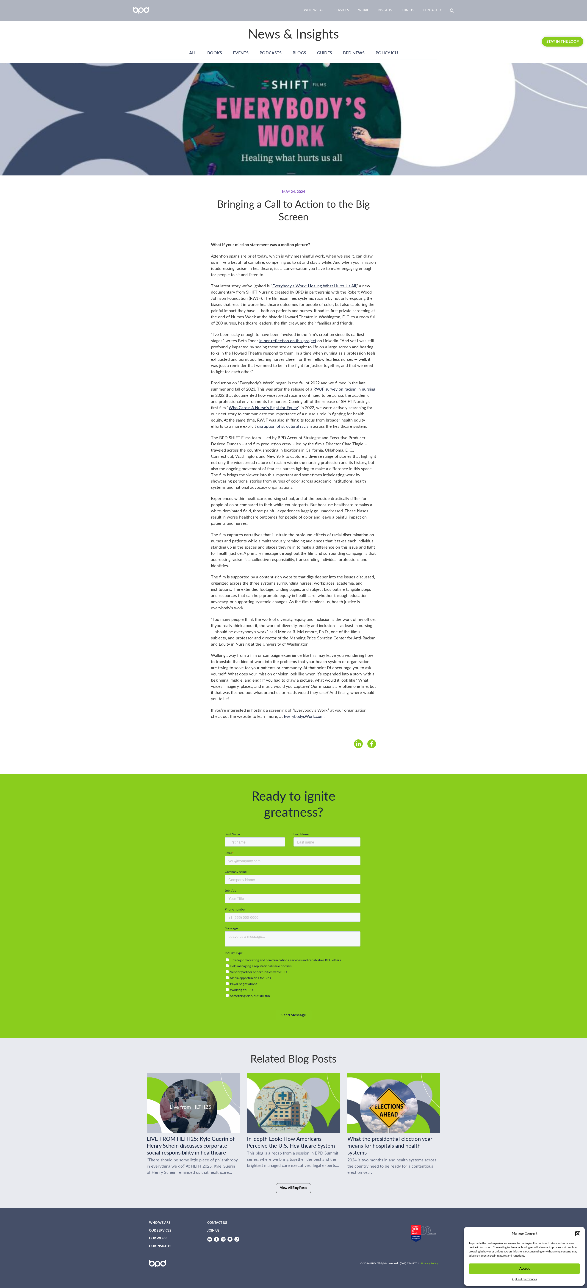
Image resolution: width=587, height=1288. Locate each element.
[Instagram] (223, 1239)
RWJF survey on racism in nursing (344, 389)
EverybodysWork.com (304, 717)
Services (342, 10)
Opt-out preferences (524, 1279)
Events (241, 53)
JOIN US (213, 1230)
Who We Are (314, 10)
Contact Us (433, 10)
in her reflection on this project (287, 341)
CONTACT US (217, 1222)
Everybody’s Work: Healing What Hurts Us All (314, 286)
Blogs (299, 53)
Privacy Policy (429, 1263)
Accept (524, 1268)
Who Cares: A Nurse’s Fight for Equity (263, 408)
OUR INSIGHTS (160, 1246)
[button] (578, 1233)
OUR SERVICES (160, 1230)
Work (363, 10)
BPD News (354, 53)
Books (214, 53)
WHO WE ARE (159, 1222)
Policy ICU (387, 53)
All (192, 53)
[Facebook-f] (216, 1239)
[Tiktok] (236, 1239)
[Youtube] (230, 1239)
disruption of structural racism (284, 427)
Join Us (407, 10)
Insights (384, 10)
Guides (324, 53)
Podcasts (271, 53)
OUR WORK (158, 1238)
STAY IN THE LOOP (562, 41)
